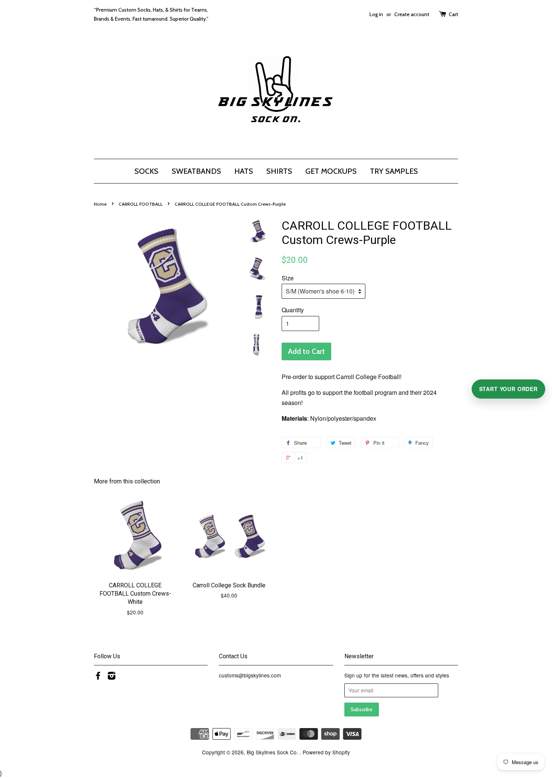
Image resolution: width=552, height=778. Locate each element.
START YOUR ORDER (508, 389)
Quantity (293, 309)
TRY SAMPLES (394, 171)
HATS (243, 171)
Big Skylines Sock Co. (273, 752)
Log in (376, 14)
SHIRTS (279, 171)
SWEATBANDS (196, 171)
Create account (411, 14)
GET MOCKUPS (331, 171)
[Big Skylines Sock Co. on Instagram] (111, 676)
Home (100, 204)
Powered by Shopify (326, 752)
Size (288, 278)
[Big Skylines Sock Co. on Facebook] (98, 676)
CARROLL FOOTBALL (141, 204)
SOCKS (146, 171)
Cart (453, 14)
